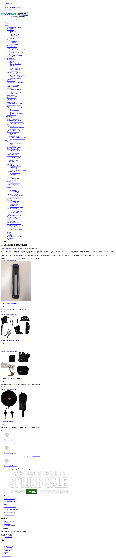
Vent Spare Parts (14, 221)
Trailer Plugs (13, 133)
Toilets (11, 109)
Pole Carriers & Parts (12, 99)
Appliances (6, 25)
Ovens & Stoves (11, 51)
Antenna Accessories (15, 35)
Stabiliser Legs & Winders (13, 69)
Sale (5, 241)
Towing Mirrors (11, 126)
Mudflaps (12, 228)
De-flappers (10, 238)
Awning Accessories (12, 234)
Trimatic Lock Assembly (22, 252)
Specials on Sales (9, 440)
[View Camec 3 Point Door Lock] (16, 301)
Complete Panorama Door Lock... (12, 340)
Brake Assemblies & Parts (16, 150)
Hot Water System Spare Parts (17, 49)
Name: (2, 258)
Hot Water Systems (11, 48)
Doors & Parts (10, 161)
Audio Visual (10, 30)
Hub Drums (13, 151)
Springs (12, 61)
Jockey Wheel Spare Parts (16, 68)
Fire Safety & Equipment (13, 86)
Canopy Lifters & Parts (16, 211)
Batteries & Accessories (16, 168)
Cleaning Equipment (12, 83)
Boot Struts (13, 180)
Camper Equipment (12, 154)
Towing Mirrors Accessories (17, 127)
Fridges (9, 40)
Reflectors (12, 146)
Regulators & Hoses (15, 173)
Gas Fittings (13, 174)
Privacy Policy (7, 524)
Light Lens (13, 190)
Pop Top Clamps (14, 212)
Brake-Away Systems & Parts (17, 123)
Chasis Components (9, 546)
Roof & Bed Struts (14, 178)
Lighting (9, 187)
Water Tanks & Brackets (16, 78)
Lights (11, 188)
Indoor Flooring (11, 95)
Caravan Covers (11, 81)
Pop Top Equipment (12, 208)
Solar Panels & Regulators (13, 105)
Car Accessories (8, 116)
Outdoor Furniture (11, 98)
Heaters (9, 45)
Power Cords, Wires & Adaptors (18, 170)
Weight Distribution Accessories (18, 137)
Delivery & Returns (9, 521)
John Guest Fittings (15, 201)
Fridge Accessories (14, 44)
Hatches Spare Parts (15, 183)
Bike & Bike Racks (12, 117)
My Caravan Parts (6, 556)
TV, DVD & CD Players (16, 31)
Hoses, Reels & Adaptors (13, 91)
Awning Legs (10, 235)
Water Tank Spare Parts (16, 76)
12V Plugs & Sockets (15, 166)
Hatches (9, 181)
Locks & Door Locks (12, 194)
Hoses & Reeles (14, 93)
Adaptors (12, 134)
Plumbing (9, 200)
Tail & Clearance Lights (16, 143)
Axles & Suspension (12, 59)
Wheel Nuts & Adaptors (16, 229)
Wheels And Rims (14, 226)
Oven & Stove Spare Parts (16, 52)
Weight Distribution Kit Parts (17, 139)
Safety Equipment (11, 124)
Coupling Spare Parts (15, 64)
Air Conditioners (11, 28)
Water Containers (11, 115)
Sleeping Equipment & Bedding (15, 103)
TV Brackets (13, 32)
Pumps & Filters (14, 204)
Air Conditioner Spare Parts (14, 27)
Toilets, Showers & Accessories (15, 107)
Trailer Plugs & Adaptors (13, 132)
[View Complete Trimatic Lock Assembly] (15, 375)
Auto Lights (10, 141)
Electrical (9, 164)
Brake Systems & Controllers (14, 120)
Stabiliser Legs (13, 71)
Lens (11, 144)
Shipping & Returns (10, 466)
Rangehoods (10, 54)
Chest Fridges (13, 42)
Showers (12, 112)
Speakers (12, 38)
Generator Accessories (15, 89)
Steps (8, 106)
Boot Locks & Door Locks (17, 195)
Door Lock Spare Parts (16, 197)
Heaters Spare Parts (12, 47)
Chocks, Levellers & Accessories (15, 82)
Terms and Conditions (9, 525)
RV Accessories (8, 79)
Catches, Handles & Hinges (14, 156)
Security (6, 522)
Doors (11, 163)
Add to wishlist (13, 260)
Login (5, 5)
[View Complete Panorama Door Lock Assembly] (15, 337)
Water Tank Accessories (16, 74)
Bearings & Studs (14, 153)
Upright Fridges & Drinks (16, 41)
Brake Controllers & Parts (16, 122)
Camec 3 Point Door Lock (9, 303)
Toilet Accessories (14, 110)
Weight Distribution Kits (13, 136)
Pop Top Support (14, 209)
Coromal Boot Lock (68, 252)
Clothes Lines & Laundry (13, 85)
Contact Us (33, 255)
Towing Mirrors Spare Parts (17, 129)
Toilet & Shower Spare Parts (17, 113)
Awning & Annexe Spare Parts (14, 147)
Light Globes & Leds (15, 192)
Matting (9, 239)
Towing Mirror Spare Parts (13, 217)
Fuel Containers (11, 65)
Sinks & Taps (13, 205)
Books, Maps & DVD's (13, 119)
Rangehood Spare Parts (16, 55)
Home (2, 248)
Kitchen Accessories (12, 96)
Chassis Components (9, 58)
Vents (8, 219)
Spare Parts (6, 140)
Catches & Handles (15, 157)
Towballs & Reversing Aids (14, 130)
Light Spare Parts (14, 191)
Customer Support (10, 453)
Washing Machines (11, 57)
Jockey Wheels (10, 66)
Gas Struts (9, 177)
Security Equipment (12, 100)
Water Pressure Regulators (16, 207)
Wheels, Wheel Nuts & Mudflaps (15, 225)
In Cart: (7, 23)
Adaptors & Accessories (16, 92)
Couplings (9, 62)
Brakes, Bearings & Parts (13, 149)
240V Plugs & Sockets (15, 167)
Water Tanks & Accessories (14, 72)
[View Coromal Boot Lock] (14, 419)
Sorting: (24, 258)
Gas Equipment (11, 171)
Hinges (12, 158)
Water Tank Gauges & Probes (17, 75)
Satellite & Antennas (15, 34)
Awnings (6, 231)
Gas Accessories (14, 175)
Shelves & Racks (11, 102)
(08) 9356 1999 (15, 7)
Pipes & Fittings (14, 202)
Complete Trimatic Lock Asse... (11, 378)
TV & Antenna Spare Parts (17, 37)
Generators (9, 88)
